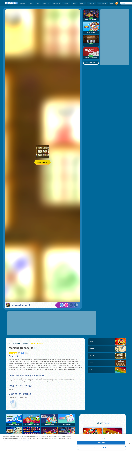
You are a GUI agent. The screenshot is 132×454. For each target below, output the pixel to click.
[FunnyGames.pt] (10, 343)
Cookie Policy (25, 440)
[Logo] (11, 3)
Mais (111, 3)
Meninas (66, 3)
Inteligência (46, 3)
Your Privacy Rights (100, 438)
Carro (31, 3)
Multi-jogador (102, 3)
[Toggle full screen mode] (76, 305)
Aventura (22, 3)
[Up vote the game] (62, 305)
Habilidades (56, 3)
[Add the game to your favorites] (35, 348)
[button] (116, 3)
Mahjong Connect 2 (37, 343)
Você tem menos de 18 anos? (101, 448)
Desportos (91, 3)
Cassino (82, 3)
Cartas (74, 3)
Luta (38, 3)
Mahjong (25, 343)
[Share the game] (71, 305)
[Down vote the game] (66, 305)
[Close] (129, 444)
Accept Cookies (101, 442)
